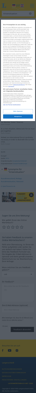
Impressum (11, 86)
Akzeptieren (18, 116)
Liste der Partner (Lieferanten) (11, 105)
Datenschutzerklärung (19, 84)
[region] (18, 70)
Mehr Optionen (17, 111)
